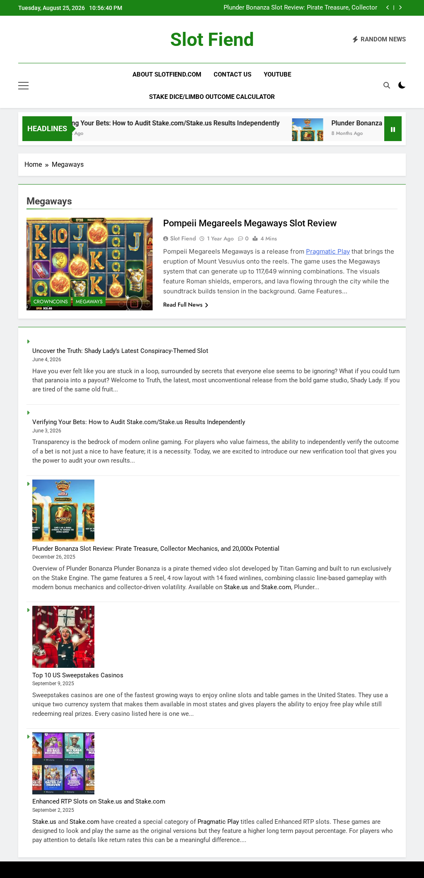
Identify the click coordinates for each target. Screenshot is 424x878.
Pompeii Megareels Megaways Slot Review (250, 223)
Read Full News (182, 304)
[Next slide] (400, 7)
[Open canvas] (23, 86)
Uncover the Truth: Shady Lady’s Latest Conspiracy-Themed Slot (120, 351)
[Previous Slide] (387, 7)
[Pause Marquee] (393, 128)
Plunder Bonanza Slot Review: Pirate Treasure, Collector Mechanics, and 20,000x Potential (300, 8)
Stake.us (236, 587)
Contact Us (232, 74)
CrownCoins (51, 301)
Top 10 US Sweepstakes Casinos (77, 675)
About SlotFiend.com (166, 74)
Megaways (89, 301)
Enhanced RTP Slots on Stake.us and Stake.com (98, 801)
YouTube (277, 74)
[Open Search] (386, 85)
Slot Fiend (212, 39)
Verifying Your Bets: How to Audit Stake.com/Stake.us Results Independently (151, 123)
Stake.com (276, 587)
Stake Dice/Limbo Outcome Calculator (212, 97)
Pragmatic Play (328, 251)
